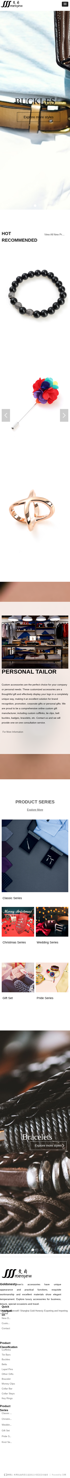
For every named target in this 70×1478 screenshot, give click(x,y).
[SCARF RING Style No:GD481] (35, 510)
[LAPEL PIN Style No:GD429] (35, 402)
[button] (65, 4)
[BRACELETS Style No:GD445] (35, 294)
